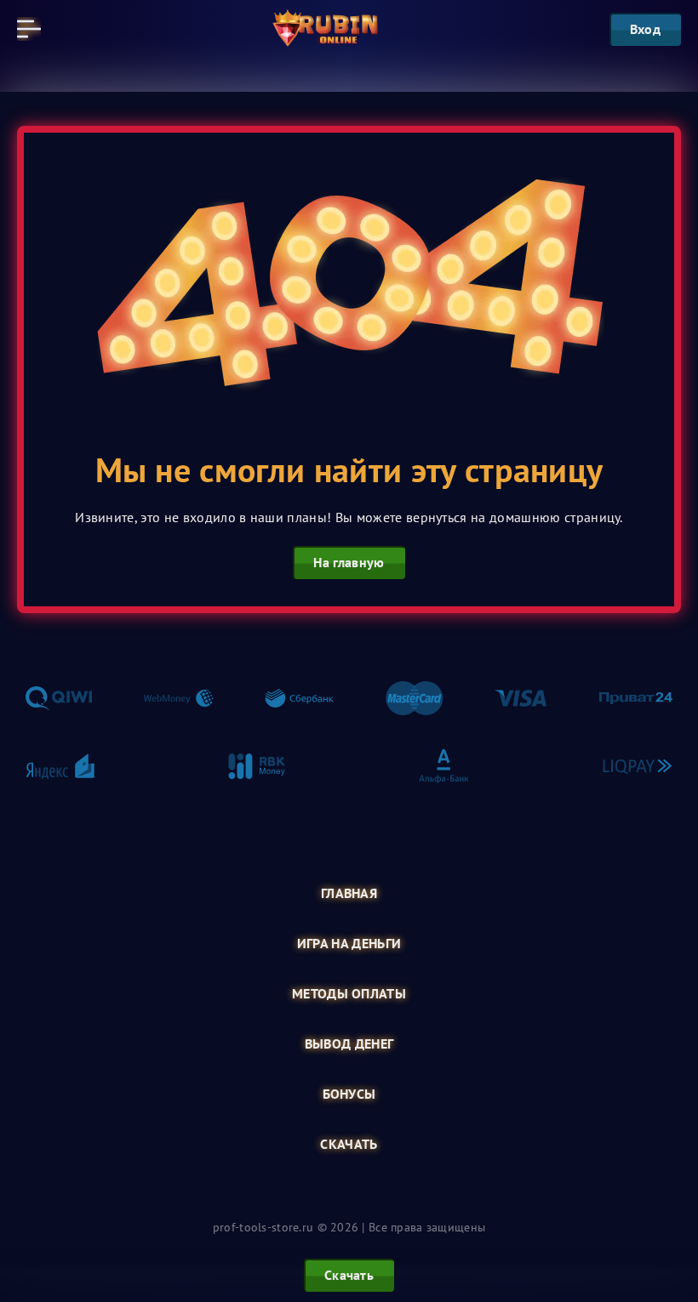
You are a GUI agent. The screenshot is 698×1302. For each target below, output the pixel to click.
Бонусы (349, 1094)
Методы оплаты (349, 994)
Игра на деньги (349, 943)
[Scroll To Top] (667, 1203)
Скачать (348, 1144)
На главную (348, 562)
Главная (349, 893)
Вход (645, 28)
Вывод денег (349, 1044)
